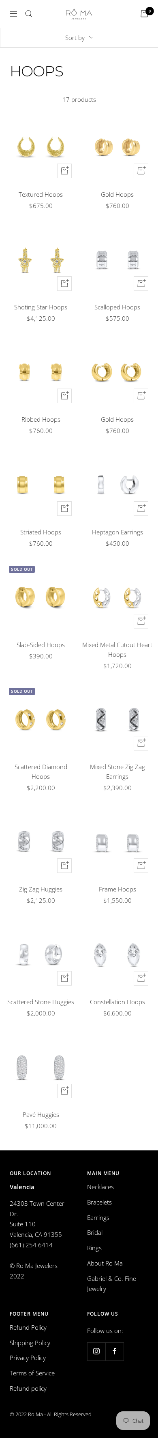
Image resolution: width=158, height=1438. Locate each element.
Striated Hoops (40, 532)
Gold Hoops (117, 194)
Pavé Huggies (41, 1114)
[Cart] (144, 13)
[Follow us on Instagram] (96, 1351)
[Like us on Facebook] (114, 1351)
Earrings (98, 1217)
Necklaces (100, 1187)
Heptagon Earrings (117, 532)
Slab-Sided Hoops (41, 645)
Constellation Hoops (117, 1002)
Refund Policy (28, 1327)
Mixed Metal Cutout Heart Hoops (117, 649)
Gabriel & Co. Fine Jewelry (111, 1283)
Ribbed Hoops (40, 419)
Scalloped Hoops (117, 307)
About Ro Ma (105, 1263)
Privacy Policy (28, 1358)
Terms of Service (32, 1373)
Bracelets (99, 1202)
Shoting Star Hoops (40, 307)
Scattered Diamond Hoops (41, 771)
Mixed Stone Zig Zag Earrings (117, 771)
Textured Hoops (41, 194)
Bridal (94, 1232)
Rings (94, 1248)
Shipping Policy (30, 1343)
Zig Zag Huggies (40, 889)
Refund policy (28, 1388)
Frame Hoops (117, 889)
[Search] (28, 13)
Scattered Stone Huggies (40, 1002)
